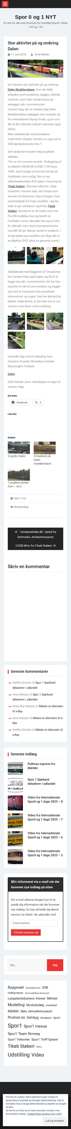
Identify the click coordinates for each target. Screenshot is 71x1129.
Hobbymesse (15, 992)
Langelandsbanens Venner (26, 998)
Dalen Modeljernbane (21, 89)
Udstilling (19, 1055)
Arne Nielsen (42, 54)
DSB (45, 987)
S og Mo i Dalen (17, 456)
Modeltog (16, 1005)
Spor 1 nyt (20, 498)
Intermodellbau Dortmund (37, 993)
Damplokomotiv (33, 988)
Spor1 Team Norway (24, 1033)
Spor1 (15, 1025)
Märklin (13, 1011)
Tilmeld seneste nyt (25, 932)
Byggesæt (16, 987)
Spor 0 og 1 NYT (35, 17)
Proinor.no (16, 1017)
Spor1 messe (35, 1026)
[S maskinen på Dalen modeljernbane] (45, 448)
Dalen (11, 374)
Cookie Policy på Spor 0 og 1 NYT (44, 1114)
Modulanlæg (21, 506)
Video (37, 1055)
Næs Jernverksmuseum (36, 1011)
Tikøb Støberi (16, 186)
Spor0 (56, 1017)
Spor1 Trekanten (19, 1039)
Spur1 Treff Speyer (44, 1039)
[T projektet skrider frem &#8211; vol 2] (19, 474)
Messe (52, 998)
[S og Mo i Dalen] (19, 448)
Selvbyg (33, 1017)
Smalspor (45, 1017)
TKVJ (39, 1047)
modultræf (51, 1005)
